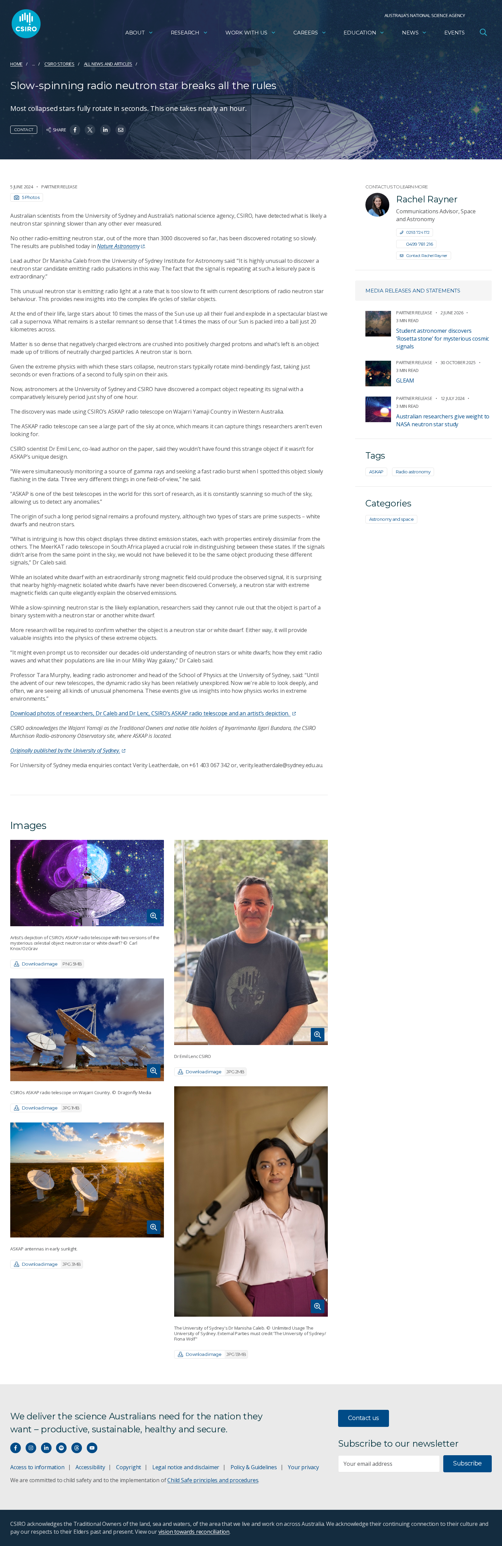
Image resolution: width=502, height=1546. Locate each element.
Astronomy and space (391, 519)
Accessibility (90, 1467)
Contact (23, 129)
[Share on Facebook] (75, 130)
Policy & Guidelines (254, 1467)
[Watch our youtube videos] (92, 1448)
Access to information (37, 1467)
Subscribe (467, 1463)
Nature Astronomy (118, 246)
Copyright (128, 1467)
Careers (305, 32)
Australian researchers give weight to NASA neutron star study (442, 420)
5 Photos (30, 197)
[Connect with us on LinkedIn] (46, 1448)
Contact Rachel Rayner (426, 255)
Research (185, 32)
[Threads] (76, 1448)
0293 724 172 (417, 232)
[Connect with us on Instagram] (31, 1448)
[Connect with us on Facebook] (15, 1448)
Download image (52, 964)
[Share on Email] (120, 130)
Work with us (246, 32)
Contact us (363, 1418)
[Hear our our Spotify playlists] (61, 1448)
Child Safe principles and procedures (212, 1480)
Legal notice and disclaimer (185, 1467)
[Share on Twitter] (90, 130)
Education (360, 32)
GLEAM (405, 380)
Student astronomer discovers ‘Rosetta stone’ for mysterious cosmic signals (442, 338)
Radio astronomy (413, 471)
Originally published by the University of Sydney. (65, 750)
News (410, 32)
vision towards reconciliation (194, 1531)
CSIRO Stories (59, 64)
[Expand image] (87, 883)
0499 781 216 (419, 244)
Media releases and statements (412, 290)
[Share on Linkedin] (105, 130)
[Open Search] (483, 32)
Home (16, 64)
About (135, 32)
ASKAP (376, 471)
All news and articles (108, 64)
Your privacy (303, 1467)
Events (454, 32)
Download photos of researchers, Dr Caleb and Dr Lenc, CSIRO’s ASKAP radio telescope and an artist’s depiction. (150, 713)
